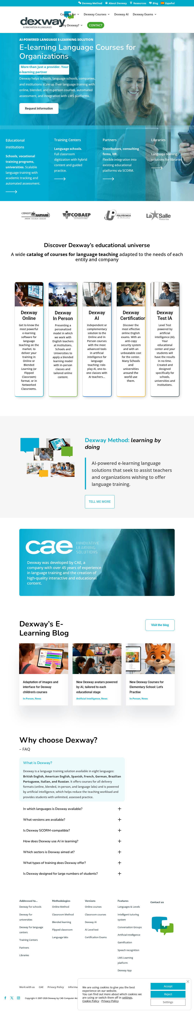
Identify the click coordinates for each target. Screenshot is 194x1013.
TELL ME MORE (100, 501)
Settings (168, 1002)
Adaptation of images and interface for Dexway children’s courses (40, 687)
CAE (77, 562)
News (38, 698)
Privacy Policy (56, 987)
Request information (39, 108)
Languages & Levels (129, 906)
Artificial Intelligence (88, 698)
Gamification (125, 942)
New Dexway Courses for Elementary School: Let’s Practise (147, 687)
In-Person (28, 698)
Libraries (24, 955)
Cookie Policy (90, 1001)
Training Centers (28, 940)
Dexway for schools (30, 906)
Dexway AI (121, 14)
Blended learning (61, 922)
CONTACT (95, 25)
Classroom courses (95, 914)
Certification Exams (96, 937)
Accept (168, 986)
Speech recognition (128, 950)
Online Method (60, 906)
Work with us (27, 987)
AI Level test (92, 929)
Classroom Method (63, 914)
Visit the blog (160, 625)
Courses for (68, 14)
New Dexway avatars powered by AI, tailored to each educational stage (96, 687)
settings (127, 997)
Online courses (93, 906)
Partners (24, 947)
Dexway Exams (143, 14)
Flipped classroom (62, 929)
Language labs (60, 937)
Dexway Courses (95, 14)
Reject (168, 994)
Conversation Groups (130, 927)
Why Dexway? (69, 25)
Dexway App (125, 970)
